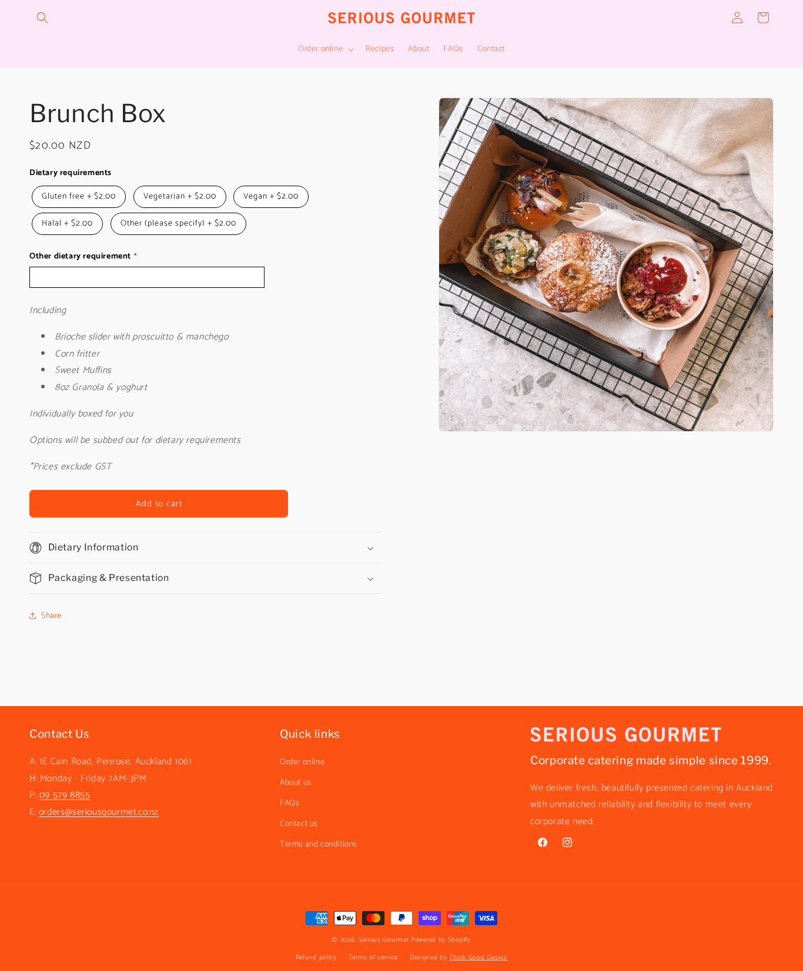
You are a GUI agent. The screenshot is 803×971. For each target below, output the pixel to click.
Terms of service (373, 958)
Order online (302, 761)
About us (296, 782)
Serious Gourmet (384, 940)
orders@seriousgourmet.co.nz (99, 811)
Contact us (299, 824)
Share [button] (51, 616)
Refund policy (316, 958)
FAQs (289, 802)
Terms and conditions (318, 844)
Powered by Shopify (441, 940)
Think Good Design (478, 958)
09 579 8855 (65, 795)
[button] (42, 18)
